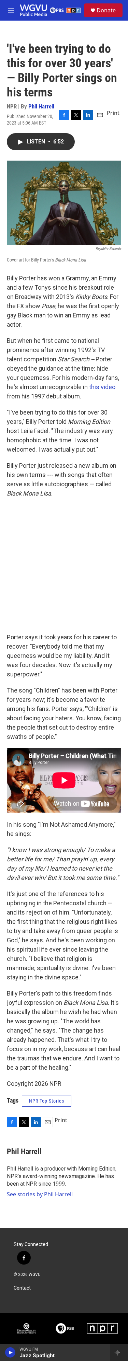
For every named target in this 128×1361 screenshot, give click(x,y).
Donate (106, 10)
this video (102, 387)
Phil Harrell (41, 106)
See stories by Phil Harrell (40, 1194)
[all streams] (119, 1352)
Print (113, 113)
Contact (22, 1288)
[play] (10, 1352)
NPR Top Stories (46, 1101)
